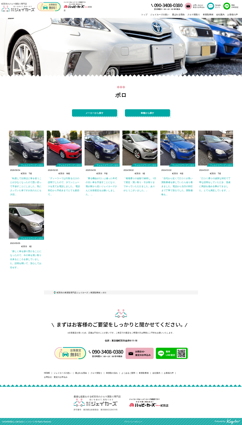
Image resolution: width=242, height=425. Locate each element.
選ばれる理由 (178, 14)
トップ (144, 14)
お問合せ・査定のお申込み (56, 376)
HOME (47, 372)
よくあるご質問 (128, 372)
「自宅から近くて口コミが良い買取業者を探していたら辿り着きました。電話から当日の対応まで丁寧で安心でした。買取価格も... (177, 186)
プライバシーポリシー (133, 422)
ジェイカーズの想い (159, 14)
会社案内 (220, 14)
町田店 (164, 405)
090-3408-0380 (168, 5)
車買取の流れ (112, 372)
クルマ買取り (193, 14)
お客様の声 (232, 14)
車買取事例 (208, 14)
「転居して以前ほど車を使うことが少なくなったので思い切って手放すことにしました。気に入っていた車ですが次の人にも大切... (25, 186)
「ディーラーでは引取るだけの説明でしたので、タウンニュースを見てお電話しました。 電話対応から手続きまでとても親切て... (64, 186)
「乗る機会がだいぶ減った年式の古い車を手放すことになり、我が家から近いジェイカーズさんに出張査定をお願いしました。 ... (101, 186)
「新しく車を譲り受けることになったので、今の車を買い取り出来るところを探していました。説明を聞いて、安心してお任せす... (25, 259)
